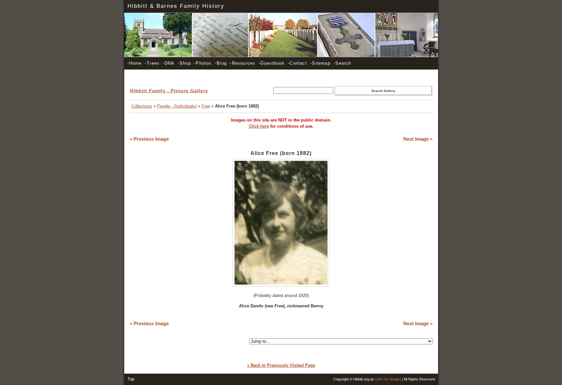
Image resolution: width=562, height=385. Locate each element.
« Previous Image (149, 139)
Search (342, 63)
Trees (152, 63)
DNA (169, 63)
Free (206, 106)
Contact (297, 63)
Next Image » (418, 139)
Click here (259, 126)
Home (134, 63)
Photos (202, 63)
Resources (242, 63)
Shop (184, 63)
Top (130, 379)
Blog (221, 63)
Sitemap (320, 63)
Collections (141, 106)
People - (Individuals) (177, 106)
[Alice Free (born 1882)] (281, 285)
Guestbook (272, 63)
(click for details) (388, 379)
